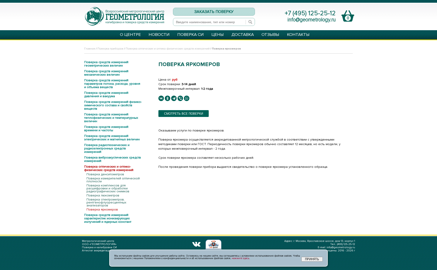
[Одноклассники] (167, 98)
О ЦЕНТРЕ (130, 35)
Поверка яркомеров (102, 209)
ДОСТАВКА (242, 35)
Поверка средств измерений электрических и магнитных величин (112, 137)
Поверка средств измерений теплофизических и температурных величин (111, 117)
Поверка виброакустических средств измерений (112, 159)
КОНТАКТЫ (298, 35)
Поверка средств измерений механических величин (106, 73)
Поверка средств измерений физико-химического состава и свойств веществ (113, 105)
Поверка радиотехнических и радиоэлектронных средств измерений (107, 148)
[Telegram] (174, 98)
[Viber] (180, 98)
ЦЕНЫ (217, 35)
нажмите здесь (240, 258)
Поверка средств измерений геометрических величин (106, 63)
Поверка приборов (110, 48)
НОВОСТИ (159, 35)
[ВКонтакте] (161, 98)
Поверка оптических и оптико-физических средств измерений (168, 48)
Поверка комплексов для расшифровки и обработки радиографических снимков (107, 188)
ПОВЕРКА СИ (190, 35)
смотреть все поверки (183, 113)
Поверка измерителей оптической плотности (113, 179)
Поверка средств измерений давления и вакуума (106, 94)
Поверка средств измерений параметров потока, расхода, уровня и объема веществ (112, 83)
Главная (89, 48)
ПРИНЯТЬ (312, 259)
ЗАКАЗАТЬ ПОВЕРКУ (214, 11)
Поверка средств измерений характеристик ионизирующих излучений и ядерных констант (107, 218)
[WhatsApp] (186, 98)
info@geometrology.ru (311, 20)
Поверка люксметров (102, 195)
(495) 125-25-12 (346, 244)
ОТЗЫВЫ (270, 35)
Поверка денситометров (105, 174)
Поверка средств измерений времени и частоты (106, 128)
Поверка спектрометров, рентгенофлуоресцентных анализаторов (106, 202)
